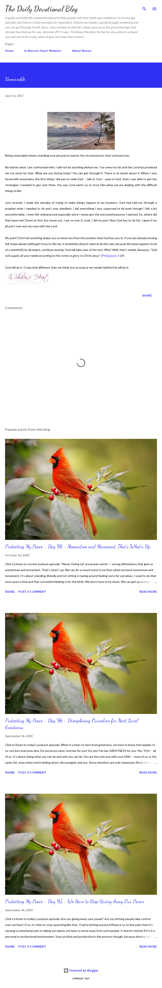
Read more (148, 591)
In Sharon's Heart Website (42, 50)
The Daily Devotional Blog (41, 8)
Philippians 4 (110, 255)
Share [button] (147, 295)
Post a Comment (32, 591)
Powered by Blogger (84, 970)
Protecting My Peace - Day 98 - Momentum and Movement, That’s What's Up (77, 546)
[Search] (144, 7)
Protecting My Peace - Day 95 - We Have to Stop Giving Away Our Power (74, 901)
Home (9, 50)
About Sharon (81, 50)
